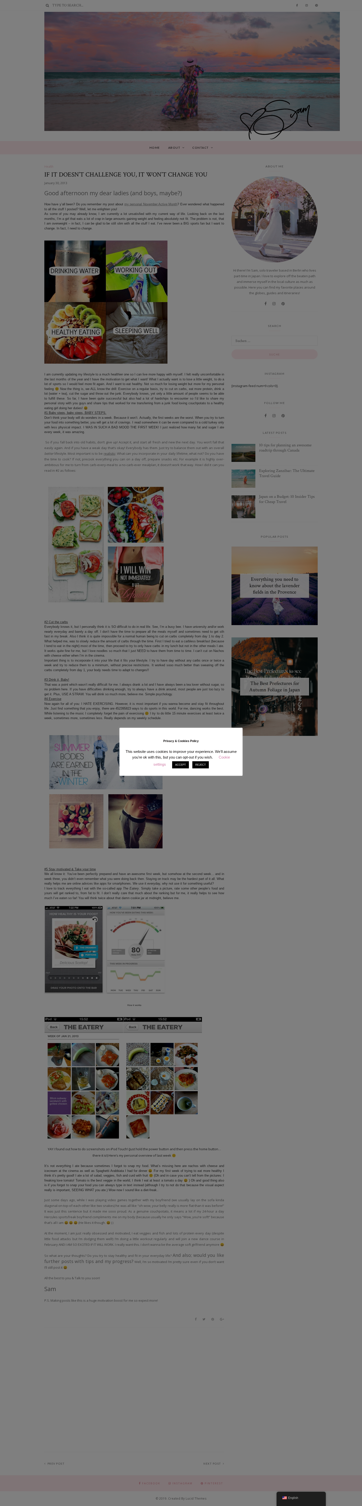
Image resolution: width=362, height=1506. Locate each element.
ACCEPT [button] (180, 764)
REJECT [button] (200, 764)
